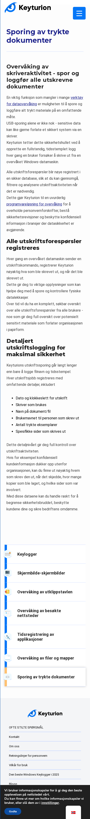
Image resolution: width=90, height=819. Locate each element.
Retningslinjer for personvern (28, 755)
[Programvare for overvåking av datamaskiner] (28, 7)
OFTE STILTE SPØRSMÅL (26, 727)
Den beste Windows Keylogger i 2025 (34, 774)
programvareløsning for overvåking (34, 204)
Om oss (14, 746)
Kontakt (14, 737)
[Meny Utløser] (79, 13)
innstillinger (50, 803)
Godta (13, 811)
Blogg (13, 784)
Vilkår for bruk (18, 765)
